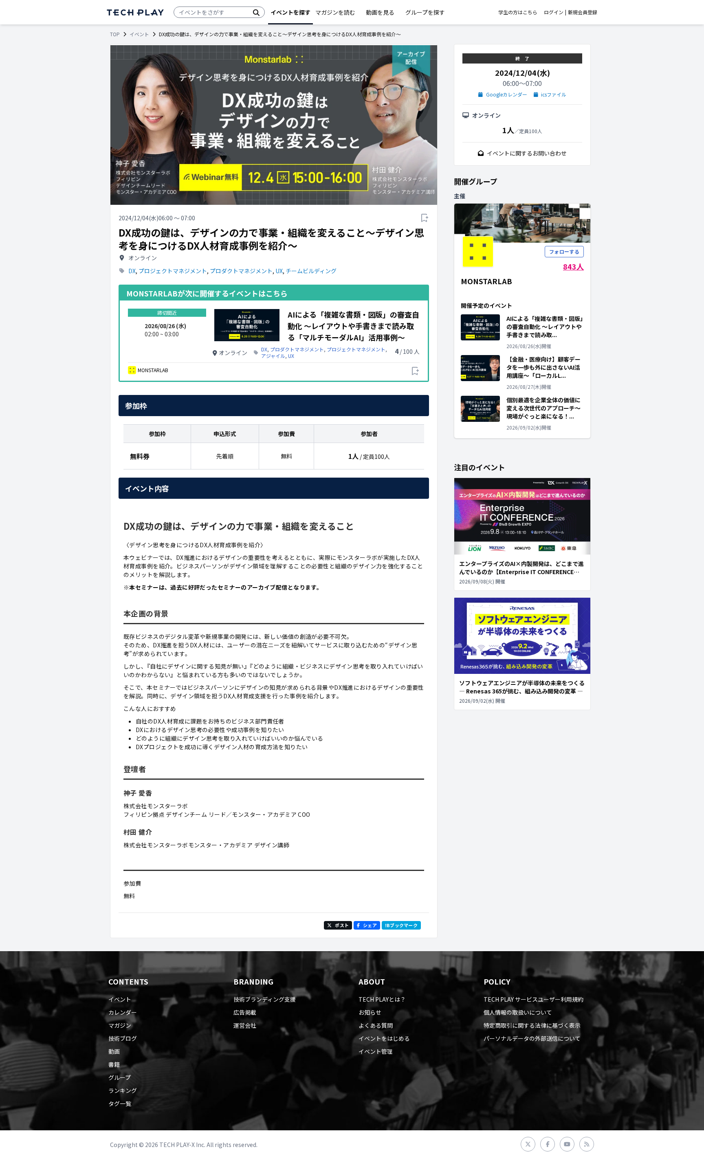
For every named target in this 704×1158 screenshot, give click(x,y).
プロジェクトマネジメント (173, 271)
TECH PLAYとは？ (382, 999)
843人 (573, 266)
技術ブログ (122, 1038)
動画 (114, 1051)
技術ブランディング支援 (264, 999)
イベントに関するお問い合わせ (527, 153)
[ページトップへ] (135, 12)
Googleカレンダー (506, 94)
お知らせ (370, 1012)
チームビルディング (311, 271)
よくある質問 (376, 1025)
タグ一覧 (119, 1103)
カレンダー (122, 1012)
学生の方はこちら (517, 12)
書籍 (114, 1064)
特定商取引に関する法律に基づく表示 (532, 1025)
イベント (139, 34)
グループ (119, 1077)
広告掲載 (244, 1012)
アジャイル (273, 356)
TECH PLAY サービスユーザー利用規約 (533, 999)
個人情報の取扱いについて (518, 1012)
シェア (370, 925)
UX (279, 271)
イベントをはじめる (384, 1038)
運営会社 (244, 1025)
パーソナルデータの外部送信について (532, 1038)
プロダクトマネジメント (241, 271)
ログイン (553, 12)
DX (132, 271)
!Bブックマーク (401, 925)
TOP (115, 34)
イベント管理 (376, 1051)
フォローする (564, 251)
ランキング (122, 1090)
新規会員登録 (582, 12)
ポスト (342, 925)
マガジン (119, 1025)
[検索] (256, 12)
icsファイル (553, 94)
